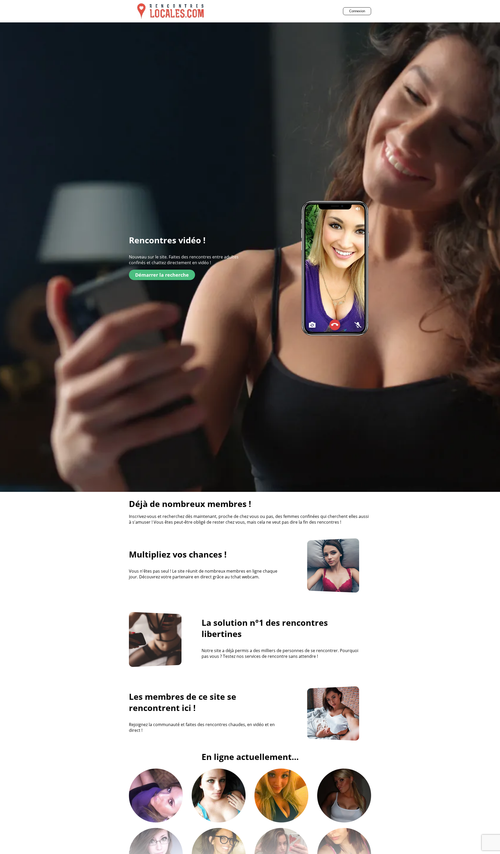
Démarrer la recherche (162, 275)
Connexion (357, 11)
